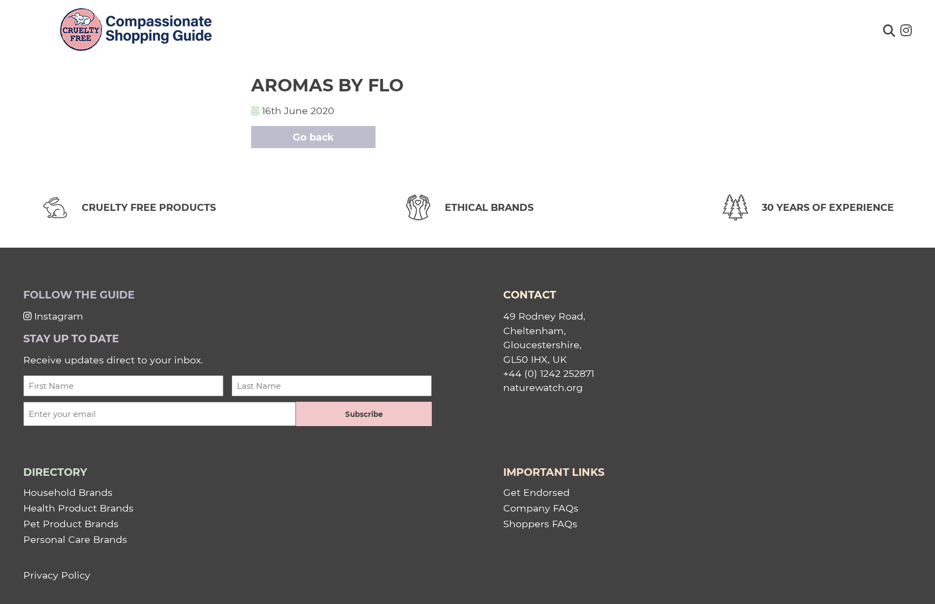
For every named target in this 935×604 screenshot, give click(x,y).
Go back (313, 137)
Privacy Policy (56, 575)
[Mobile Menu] (23, 25)
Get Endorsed (536, 492)
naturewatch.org (543, 387)
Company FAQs (540, 508)
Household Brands (68, 492)
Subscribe (364, 414)
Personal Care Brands (75, 539)
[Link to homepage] (136, 30)
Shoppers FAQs (540, 523)
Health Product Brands (78, 508)
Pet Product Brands (70, 523)
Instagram (57, 316)
